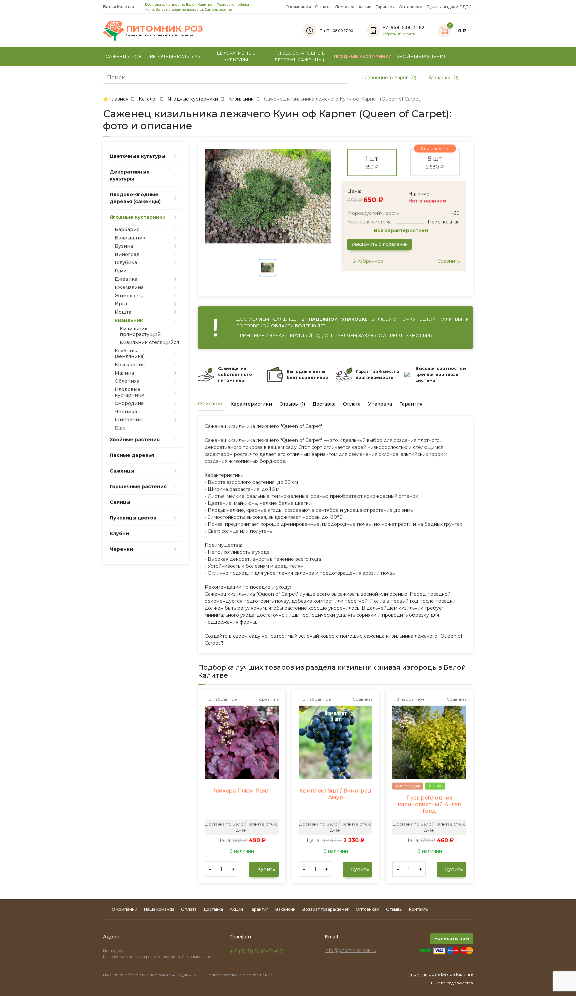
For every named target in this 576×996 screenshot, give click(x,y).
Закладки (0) (442, 78)
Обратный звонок (399, 34)
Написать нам (451, 938)
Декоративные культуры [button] (236, 56)
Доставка (344, 6)
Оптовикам (410, 6)
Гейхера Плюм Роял (241, 791)
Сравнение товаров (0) (388, 78)
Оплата (323, 6)
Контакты (419, 909)
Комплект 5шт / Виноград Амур (335, 794)
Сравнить (448, 261)
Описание (211, 404)
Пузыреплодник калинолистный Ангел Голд (429, 804)
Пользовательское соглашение (239, 974)
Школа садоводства (452, 982)
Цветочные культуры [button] (174, 56)
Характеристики (251, 404)
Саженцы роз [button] (123, 56)
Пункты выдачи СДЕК (448, 6)
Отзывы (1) (292, 404)
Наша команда (159, 909)
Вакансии (285, 909)
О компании (298, 6)
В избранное (367, 261)
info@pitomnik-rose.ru (350, 950)
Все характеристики (401, 230)
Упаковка (380, 404)
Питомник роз (421, 974)
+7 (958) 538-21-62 (256, 951)
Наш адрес (114, 950)
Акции (365, 6)
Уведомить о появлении (379, 244)
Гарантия (385, 6)
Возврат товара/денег (325, 909)
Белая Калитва (119, 6)
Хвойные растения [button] (422, 56)
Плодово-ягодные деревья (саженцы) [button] (299, 56)
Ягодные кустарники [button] (363, 56)
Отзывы (394, 909)
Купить (265, 869)
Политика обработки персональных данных (149, 974)
